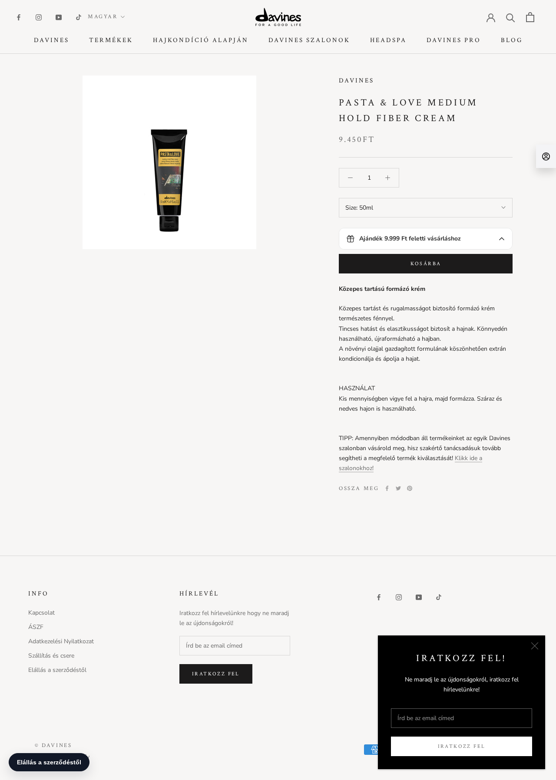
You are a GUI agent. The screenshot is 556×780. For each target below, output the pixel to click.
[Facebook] (19, 17)
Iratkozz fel (462, 746)
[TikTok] (79, 17)
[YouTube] (59, 17)
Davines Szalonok (309, 40)
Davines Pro (454, 40)
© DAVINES (53, 745)
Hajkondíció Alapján (200, 40)
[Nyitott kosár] (530, 17)
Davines (51, 40)
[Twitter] (398, 488)
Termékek (111, 40)
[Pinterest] (409, 488)
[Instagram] (39, 17)
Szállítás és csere (51, 656)
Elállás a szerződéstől (57, 670)
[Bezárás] (535, 646)
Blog (512, 40)
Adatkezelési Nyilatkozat (61, 641)
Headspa (388, 40)
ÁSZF (35, 627)
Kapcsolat (41, 613)
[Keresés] (510, 17)
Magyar (103, 16)
